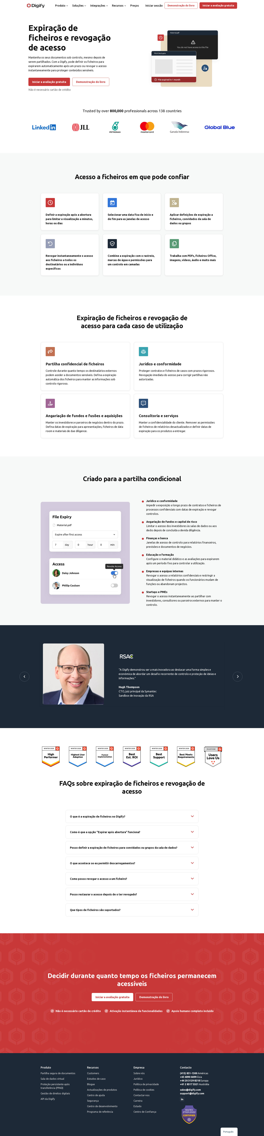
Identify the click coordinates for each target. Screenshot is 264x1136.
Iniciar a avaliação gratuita (218, 5)
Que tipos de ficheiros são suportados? (95, 909)
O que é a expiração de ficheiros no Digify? (97, 816)
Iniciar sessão (154, 5)
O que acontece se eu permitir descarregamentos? (102, 863)
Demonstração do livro (181, 5)
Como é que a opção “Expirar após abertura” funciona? (105, 832)
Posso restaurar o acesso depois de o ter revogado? (103, 894)
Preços (134, 5)
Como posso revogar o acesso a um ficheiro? (98, 878)
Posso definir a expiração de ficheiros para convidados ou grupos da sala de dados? (123, 847)
